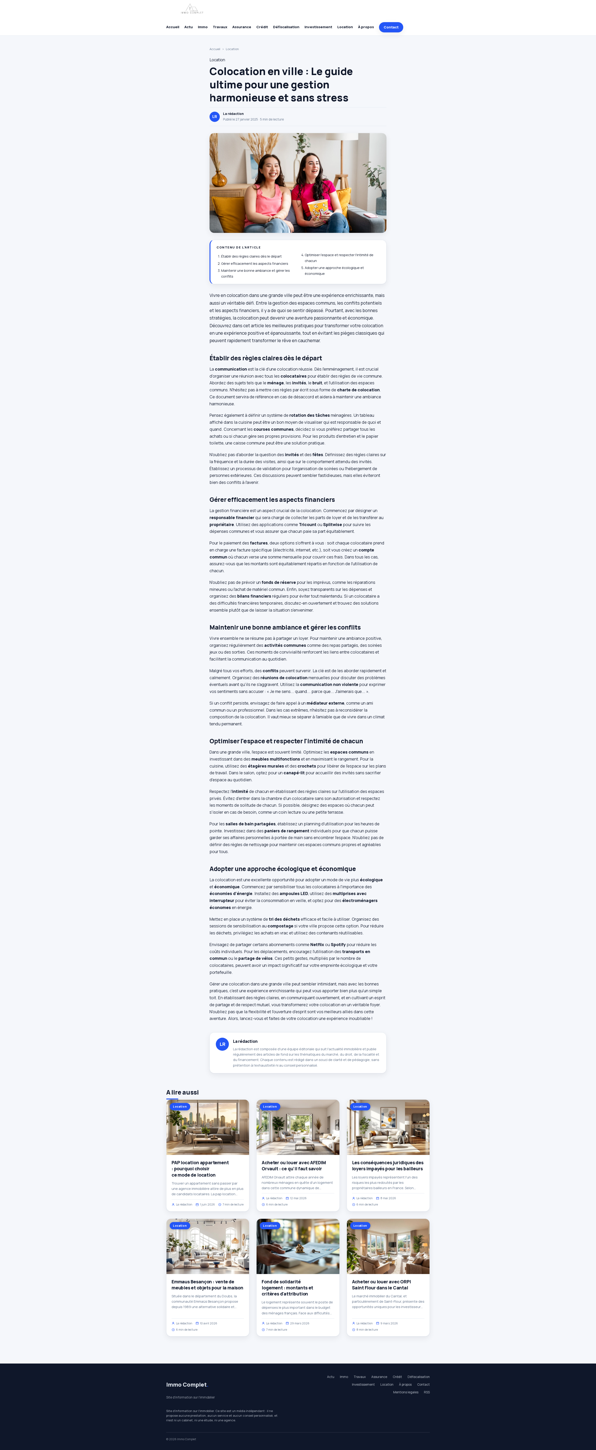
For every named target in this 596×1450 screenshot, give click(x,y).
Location (345, 26)
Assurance (241, 26)
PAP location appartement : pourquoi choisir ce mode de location (200, 1169)
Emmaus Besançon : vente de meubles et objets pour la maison (207, 1285)
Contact (391, 27)
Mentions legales (405, 1392)
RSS (427, 1392)
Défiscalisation (286, 26)
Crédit (262, 26)
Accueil (172, 26)
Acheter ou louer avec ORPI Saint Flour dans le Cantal (381, 1285)
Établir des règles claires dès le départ (251, 256)
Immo (203, 26)
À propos (366, 26)
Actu (188, 26)
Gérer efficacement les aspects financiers (254, 263)
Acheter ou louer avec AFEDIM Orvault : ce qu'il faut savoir (294, 1166)
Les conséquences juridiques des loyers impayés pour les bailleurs (387, 1166)
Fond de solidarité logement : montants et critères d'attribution (287, 1288)
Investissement (318, 26)
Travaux (220, 26)
